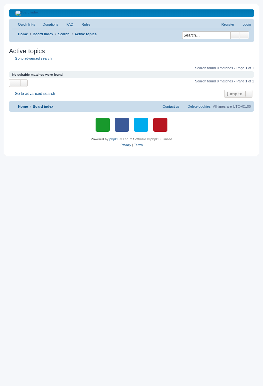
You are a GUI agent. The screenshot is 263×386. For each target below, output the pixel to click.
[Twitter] (141, 125)
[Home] (131, 13)
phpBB (114, 139)
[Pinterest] (160, 125)
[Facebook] (122, 125)
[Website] (103, 125)
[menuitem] (47, 24)
